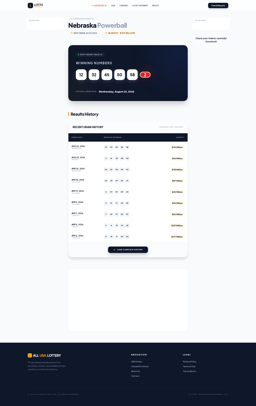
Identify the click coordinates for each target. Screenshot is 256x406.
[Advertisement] (128, 300)
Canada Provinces (140, 366)
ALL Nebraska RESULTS (82, 19)
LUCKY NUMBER (140, 5)
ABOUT (155, 5)
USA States (136, 361)
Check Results (218, 5)
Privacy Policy (189, 361)
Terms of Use (189, 366)
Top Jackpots (189, 371)
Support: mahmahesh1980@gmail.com (208, 394)
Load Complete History (130, 250)
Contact (135, 376)
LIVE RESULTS (100, 5)
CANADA (123, 5)
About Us (135, 371)
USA (113, 5)
